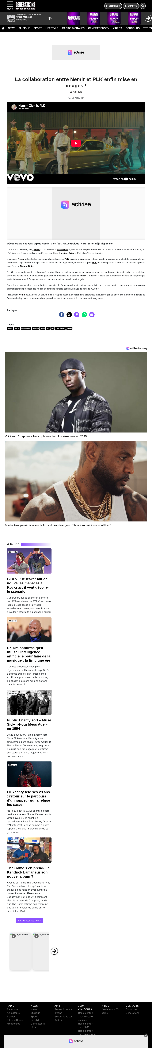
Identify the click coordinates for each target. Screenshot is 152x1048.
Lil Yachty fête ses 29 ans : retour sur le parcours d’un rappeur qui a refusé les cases (28, 798)
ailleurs (36, 328)
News (11, 28)
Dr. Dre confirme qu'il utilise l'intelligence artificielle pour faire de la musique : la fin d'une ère (28, 654)
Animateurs (13, 1012)
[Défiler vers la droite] (54, 951)
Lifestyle (51, 28)
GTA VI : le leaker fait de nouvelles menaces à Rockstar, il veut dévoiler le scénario (28, 585)
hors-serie (25, 328)
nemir (10, 328)
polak (69, 328)
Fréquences (13, 1023)
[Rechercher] (143, 6)
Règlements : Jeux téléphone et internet (86, 1034)
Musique (24, 28)
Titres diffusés (15, 1020)
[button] (20, 951)
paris (17, 328)
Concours (133, 28)
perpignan (60, 328)
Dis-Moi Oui (25, 266)
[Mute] (50, 18)
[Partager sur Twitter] (68, 316)
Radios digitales (73, 28)
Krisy (71, 253)
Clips (105, 1012)
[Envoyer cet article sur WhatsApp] (83, 316)
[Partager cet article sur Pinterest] (76, 316)
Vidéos (117, 28)
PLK (79, 253)
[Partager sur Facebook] (60, 316)
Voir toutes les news (29, 920)
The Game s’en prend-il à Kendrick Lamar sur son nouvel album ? (28, 872)
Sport (38, 28)
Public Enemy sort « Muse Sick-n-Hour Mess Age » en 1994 (29, 724)
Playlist (11, 1016)
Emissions (12, 1009)
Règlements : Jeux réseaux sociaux (85, 1016)
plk (52, 328)
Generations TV (98, 28)
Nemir (37, 249)
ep (48, 328)
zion (43, 328)
